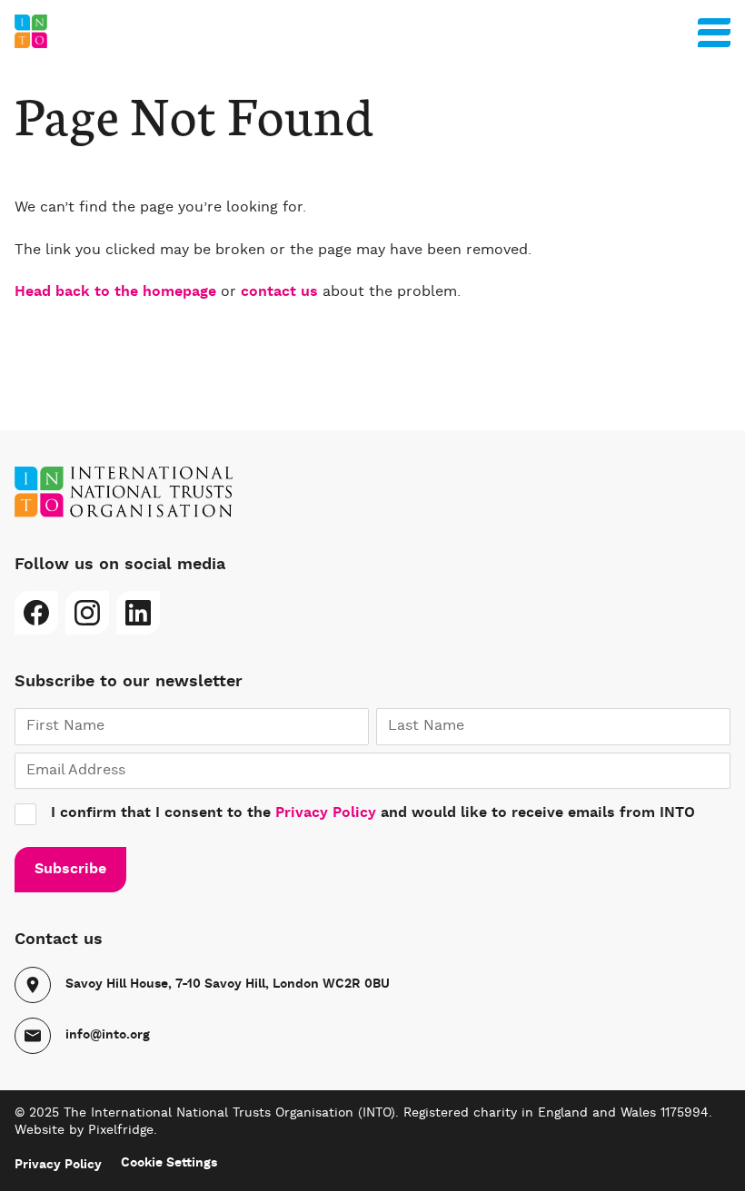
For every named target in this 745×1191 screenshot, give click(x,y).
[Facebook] (36, 613)
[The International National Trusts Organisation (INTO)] (372, 31)
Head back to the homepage (115, 292)
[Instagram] (87, 613)
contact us (279, 292)
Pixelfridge (121, 1130)
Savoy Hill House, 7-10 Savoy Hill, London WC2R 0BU (227, 984)
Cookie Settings (169, 1163)
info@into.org (107, 1035)
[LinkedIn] (138, 613)
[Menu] (714, 29)
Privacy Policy (325, 813)
